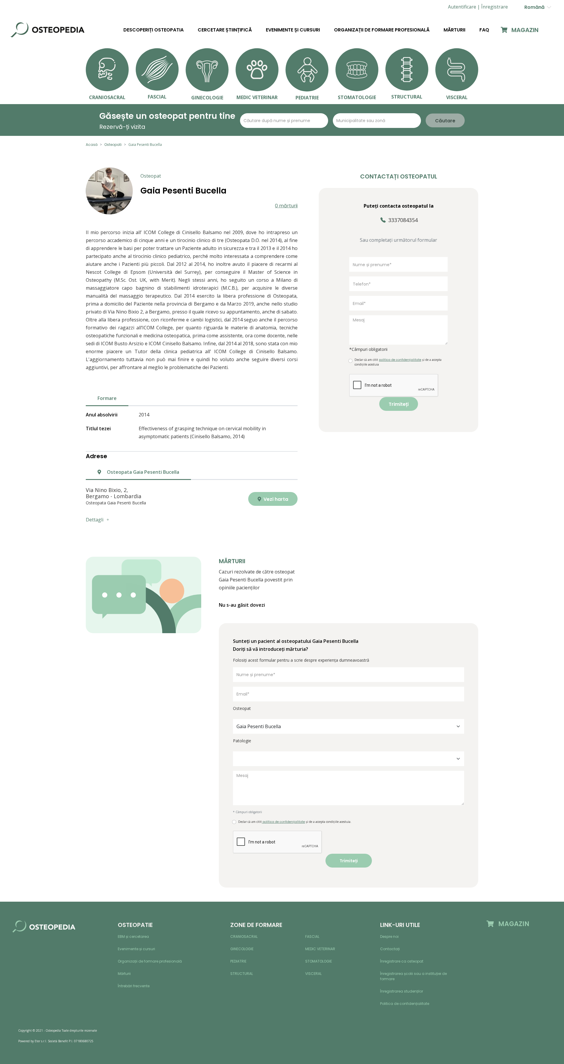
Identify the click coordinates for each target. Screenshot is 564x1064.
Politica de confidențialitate (404, 1003)
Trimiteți (399, 404)
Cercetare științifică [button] (225, 30)
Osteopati (113, 144)
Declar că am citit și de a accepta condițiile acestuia (398, 362)
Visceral (313, 973)
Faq (484, 30)
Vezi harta (275, 499)
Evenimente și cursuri (293, 30)
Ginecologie (242, 948)
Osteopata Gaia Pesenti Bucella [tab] (142, 472)
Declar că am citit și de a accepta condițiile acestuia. (294, 822)
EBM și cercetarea (133, 936)
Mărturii (454, 30)
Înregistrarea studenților (401, 991)
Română (535, 7)
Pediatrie (238, 961)
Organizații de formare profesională (381, 30)
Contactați (390, 948)
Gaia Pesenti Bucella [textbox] (258, 726)
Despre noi (389, 936)
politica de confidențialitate (283, 822)
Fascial (312, 936)
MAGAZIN (524, 30)
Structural (241, 973)
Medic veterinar (320, 948)
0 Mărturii (286, 205)
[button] (494, 7)
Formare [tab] (107, 398)
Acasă (92, 144)
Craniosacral (244, 936)
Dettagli (94, 519)
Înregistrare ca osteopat (401, 961)
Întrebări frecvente (134, 985)
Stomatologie (318, 961)
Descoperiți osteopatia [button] (153, 30)
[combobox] (348, 726)
